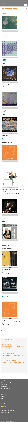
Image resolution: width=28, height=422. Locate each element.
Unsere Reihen (4, 386)
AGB (2, 398)
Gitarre (3, 111)
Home (3, 8)
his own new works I (6, 165)
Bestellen (10, 31)
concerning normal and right (8, 35)
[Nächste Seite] (10, 328)
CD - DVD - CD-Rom (8, 8)
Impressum (3, 396)
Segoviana (4, 86)
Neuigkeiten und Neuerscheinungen (7, 382)
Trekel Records (4, 384)
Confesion (4, 218)
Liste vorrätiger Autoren (5, 391)
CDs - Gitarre (15, 8)
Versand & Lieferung (5, 403)
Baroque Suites (5, 296)
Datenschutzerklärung (5, 400)
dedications (4, 244)
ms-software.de (14, 421)
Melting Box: (4, 191)
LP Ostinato (4, 60)
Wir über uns (3, 390)
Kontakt (2, 419)
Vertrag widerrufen (5, 406)
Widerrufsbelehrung (4, 401)
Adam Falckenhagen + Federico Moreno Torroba (12, 321)
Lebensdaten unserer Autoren (6, 388)
